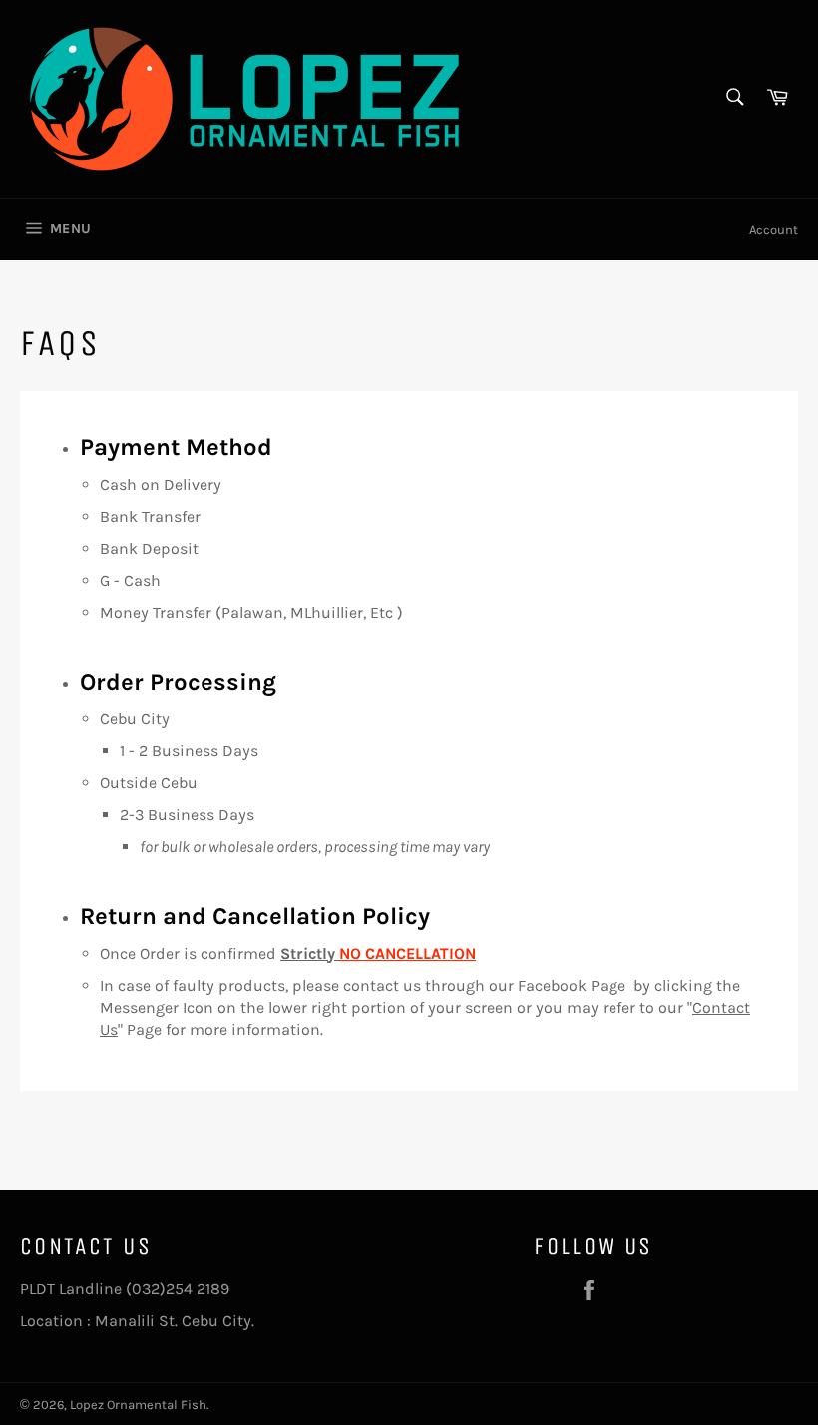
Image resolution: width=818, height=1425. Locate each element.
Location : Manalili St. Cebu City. (137, 1320)
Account (773, 229)
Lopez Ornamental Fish (138, 1404)
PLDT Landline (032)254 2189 (124, 1288)
